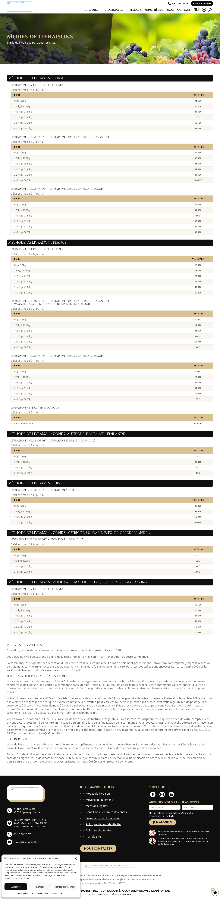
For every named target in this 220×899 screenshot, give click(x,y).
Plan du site (93, 836)
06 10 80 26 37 (180, 3)
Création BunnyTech (120, 895)
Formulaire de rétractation (103, 818)
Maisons (135, 10)
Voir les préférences (65, 886)
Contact (184, 10)
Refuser (40, 886)
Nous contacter (98, 848)
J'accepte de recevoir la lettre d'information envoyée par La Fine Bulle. (171, 814)
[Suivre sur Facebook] (152, 794)
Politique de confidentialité (103, 824)
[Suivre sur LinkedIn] (171, 794)
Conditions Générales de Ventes (106, 812)
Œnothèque (154, 10)
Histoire (91, 10)
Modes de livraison (98, 793)
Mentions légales (97, 806)
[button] (75, 858)
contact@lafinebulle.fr (26, 842)
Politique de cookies (26, 893)
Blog (170, 10)
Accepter (16, 886)
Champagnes (113, 10)
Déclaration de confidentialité (49, 893)
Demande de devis (202, 3)
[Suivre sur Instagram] (162, 794)
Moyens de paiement (99, 799)
